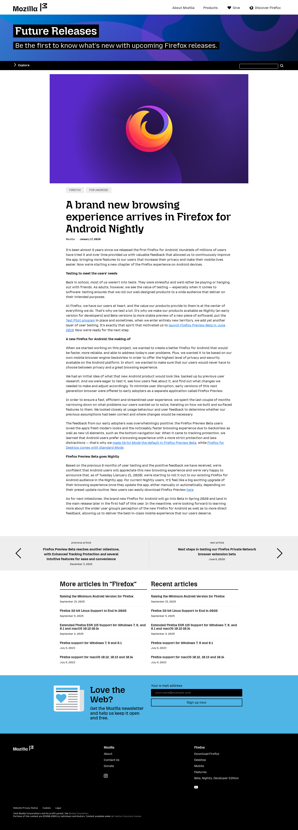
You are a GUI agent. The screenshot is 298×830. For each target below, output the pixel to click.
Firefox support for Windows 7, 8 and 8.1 (91, 643)
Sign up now (196, 702)
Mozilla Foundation (78, 813)
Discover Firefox (268, 8)
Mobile (199, 766)
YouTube (196, 787)
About (108, 754)
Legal (58, 808)
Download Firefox (206, 754)
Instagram (106, 776)
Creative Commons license (127, 816)
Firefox (75, 190)
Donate (109, 766)
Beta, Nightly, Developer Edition (216, 778)
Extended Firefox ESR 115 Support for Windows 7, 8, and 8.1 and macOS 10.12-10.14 (103, 627)
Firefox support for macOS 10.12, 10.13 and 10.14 (96, 657)
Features (200, 772)
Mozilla (30, 7)
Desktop (200, 760)
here (190, 490)
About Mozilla (183, 8)
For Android (98, 190)
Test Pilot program (80, 320)
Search (282, 65)
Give (236, 8)
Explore (23, 65)
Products (210, 8)
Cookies (47, 808)
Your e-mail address (166, 686)
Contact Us (111, 760)
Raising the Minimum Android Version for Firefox (96, 596)
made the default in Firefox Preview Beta (154, 443)
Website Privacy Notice (25, 808)
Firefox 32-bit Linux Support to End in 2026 (93, 611)
